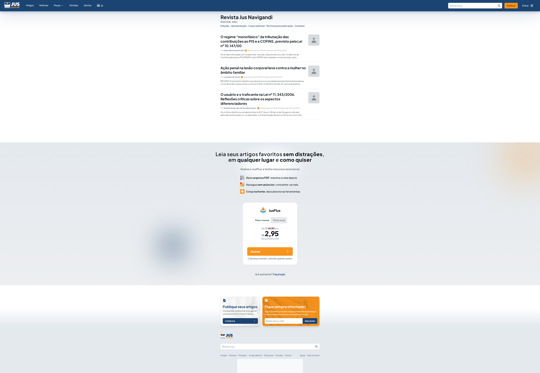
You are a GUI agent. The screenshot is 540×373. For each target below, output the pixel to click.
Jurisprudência (255, 355)
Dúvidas (73, 5)
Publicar (511, 5)
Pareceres (269, 355)
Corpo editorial (256, 25)
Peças (57, 5)
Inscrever (310, 320)
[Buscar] (499, 5)
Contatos (300, 25)
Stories (87, 5)
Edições (224, 25)
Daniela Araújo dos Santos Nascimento (240, 108)
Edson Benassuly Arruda (234, 50)
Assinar (255, 251)
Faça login (279, 274)
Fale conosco (313, 355)
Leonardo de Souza (232, 77)
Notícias (43, 5)
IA (102, 5)
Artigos (30, 5)
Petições (242, 355)
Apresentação (239, 25)
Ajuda (302, 355)
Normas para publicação (279, 25)
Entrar (525, 5)
